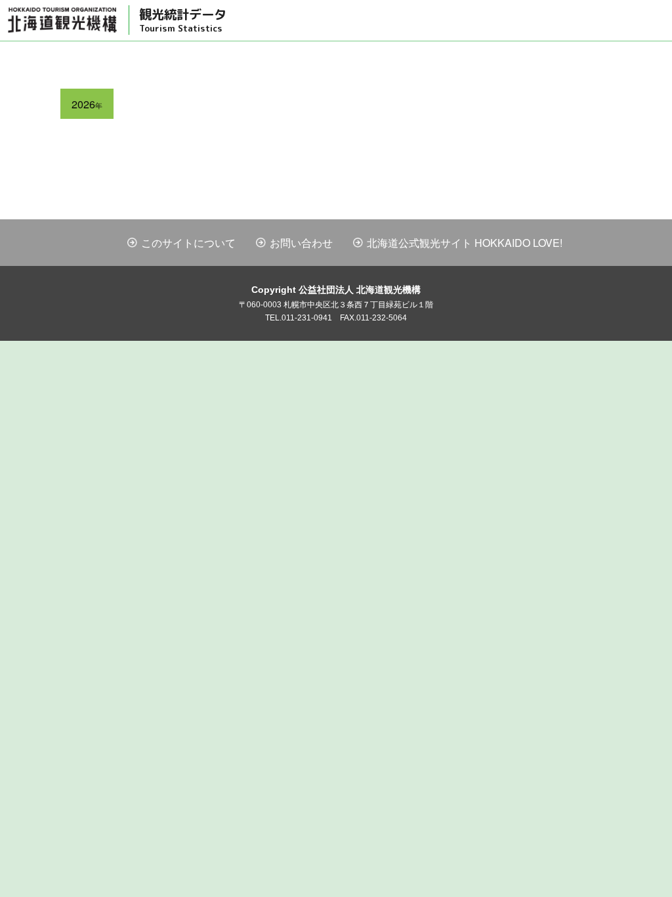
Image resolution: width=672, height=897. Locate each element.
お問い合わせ (301, 242)
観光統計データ (182, 19)
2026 (87, 104)
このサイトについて (188, 242)
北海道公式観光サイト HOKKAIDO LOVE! (464, 242)
